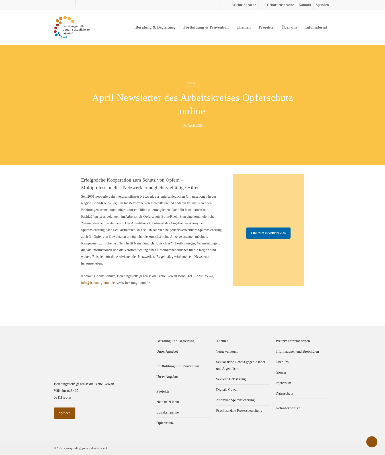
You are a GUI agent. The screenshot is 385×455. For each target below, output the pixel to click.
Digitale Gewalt (227, 389)
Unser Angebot (167, 351)
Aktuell (192, 83)
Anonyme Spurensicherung (235, 400)
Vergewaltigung (227, 351)
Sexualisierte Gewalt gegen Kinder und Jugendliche (240, 365)
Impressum (283, 383)
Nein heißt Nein (167, 402)
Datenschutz (284, 393)
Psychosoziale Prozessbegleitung (239, 410)
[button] (268, 233)
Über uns (282, 362)
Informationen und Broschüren (297, 351)
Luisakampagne (167, 412)
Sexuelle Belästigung (231, 379)
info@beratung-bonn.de (98, 283)
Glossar (281, 372)
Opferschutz (165, 423)
